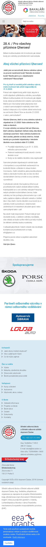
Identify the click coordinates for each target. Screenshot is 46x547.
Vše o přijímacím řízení (12, 354)
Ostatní (6, 412)
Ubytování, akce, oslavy (13, 392)
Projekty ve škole (10, 406)
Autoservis (8, 390)
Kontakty (7, 417)
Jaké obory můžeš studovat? (15, 351)
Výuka (6, 367)
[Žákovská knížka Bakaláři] (34, 10)
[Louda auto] (23, 330)
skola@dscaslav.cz (33, 449)
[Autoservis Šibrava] (23, 317)
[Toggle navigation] (3, 21)
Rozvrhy (41, 16)
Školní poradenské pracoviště (15, 376)
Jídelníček (32, 16)
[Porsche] (18, 278)
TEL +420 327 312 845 (31, 438)
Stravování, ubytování (12, 373)
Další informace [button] (19, 537)
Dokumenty (8, 414)
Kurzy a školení (10, 387)
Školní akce (8, 409)
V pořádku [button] (9, 543)
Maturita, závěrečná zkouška (15, 370)
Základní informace (11, 403)
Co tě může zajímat (11, 357)
